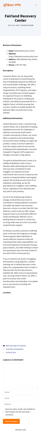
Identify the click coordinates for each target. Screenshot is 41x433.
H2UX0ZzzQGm (27, 25)
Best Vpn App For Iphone (16, 345)
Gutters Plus (11, 352)
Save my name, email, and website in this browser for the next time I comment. (20, 412)
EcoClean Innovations (14, 349)
